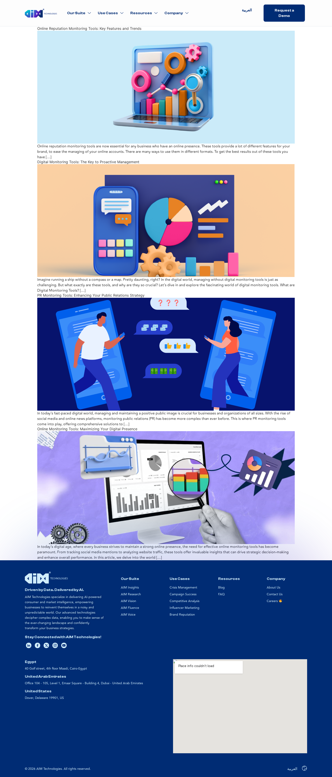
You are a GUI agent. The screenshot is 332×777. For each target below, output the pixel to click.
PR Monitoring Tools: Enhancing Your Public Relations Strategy (91, 295)
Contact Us (275, 594)
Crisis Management (183, 587)
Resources (141, 13)
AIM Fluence (130, 607)
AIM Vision (128, 601)
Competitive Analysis (184, 601)
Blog (221, 587)
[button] (79, 13)
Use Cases (108, 13)
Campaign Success (183, 594)
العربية (247, 10)
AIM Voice (128, 614)
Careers (273, 601)
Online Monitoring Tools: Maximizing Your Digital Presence (87, 429)
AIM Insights (130, 587)
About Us (273, 587)
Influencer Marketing (184, 607)
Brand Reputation (182, 614)
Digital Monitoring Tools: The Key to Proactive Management (88, 162)
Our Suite (76, 13)
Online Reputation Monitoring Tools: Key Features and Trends (89, 28)
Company (173, 13)
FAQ (221, 594)
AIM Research (131, 594)
